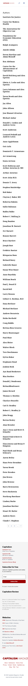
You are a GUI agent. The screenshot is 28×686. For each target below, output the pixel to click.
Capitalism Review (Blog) (9, 562)
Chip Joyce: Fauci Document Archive (11, 605)
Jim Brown (7, 477)
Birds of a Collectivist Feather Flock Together (13, 599)
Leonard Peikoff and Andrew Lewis (12, 135)
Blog (10, 667)
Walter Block (8, 347)
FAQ (14, 667)
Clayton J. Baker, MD (12, 197)
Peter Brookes (9, 472)
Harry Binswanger (11, 333)
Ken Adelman (9, 61)
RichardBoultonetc (11, 386)
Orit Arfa (7, 146)
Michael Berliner (10, 308)
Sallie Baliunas (9, 206)
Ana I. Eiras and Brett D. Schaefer (13, 431)
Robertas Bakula (10, 202)
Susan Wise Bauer (11, 270)
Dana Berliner (9, 303)
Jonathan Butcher (11, 506)
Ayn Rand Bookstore (12, 371)
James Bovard (9, 391)
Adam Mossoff (10, 643)
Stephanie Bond (10, 362)
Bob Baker (7, 192)
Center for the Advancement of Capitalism (10, 68)
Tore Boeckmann (10, 352)
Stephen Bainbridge (12, 187)
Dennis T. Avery (10, 182)
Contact (10, 665)
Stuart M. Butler (10, 511)
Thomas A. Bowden (11, 396)
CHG (3, 623)
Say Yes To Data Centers (8, 601)
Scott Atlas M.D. (10, 177)
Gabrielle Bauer (10, 265)
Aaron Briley (8, 457)
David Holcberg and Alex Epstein (14, 76)
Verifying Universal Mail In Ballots (10, 603)
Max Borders (8, 376)
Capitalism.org (20, 665)
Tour (17, 667)
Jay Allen (7, 103)
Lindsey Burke (9, 501)
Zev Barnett (8, 231)
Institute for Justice (12, 17)
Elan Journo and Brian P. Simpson (14, 445)
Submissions (11, 662)
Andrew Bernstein (11, 313)
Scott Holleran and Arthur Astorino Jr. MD (13, 167)
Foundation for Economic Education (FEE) (12, 38)
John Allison (8, 108)
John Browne (8, 482)
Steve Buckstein (10, 491)
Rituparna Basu (10, 255)
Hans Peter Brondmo (12, 462)
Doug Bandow (9, 221)
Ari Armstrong (9, 156)
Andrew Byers (9, 516)
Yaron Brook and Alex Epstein (12, 97)
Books (14, 665)
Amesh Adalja (9, 50)
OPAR (3, 620)
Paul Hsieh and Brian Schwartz (12, 451)
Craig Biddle (8, 323)
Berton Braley (9, 420)
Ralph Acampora (10, 45)
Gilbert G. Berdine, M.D (13, 299)
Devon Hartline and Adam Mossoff (11, 55)
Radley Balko (8, 211)
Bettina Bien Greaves (12, 328)
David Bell (7, 289)
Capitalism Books (7, 558)
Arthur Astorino (10, 173)
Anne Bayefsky (9, 274)
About (6, 662)
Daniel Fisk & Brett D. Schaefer (12, 438)
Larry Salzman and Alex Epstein (13, 90)
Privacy (5, 665)
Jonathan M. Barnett (12, 226)
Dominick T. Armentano (13, 151)
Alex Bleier (8, 342)
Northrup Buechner (11, 496)
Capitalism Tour (6, 549)
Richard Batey (9, 260)
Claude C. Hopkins (11, 520)
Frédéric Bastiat (10, 250)
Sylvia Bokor (8, 357)
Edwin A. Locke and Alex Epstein (14, 83)
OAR (3, 628)
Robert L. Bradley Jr (11, 410)
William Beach (9, 279)
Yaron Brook (8, 467)
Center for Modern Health (11, 23)
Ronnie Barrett (9, 236)
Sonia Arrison (9, 161)
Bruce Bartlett (9, 240)
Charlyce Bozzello (10, 400)
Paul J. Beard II (9, 284)
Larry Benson (9, 294)
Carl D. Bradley (9, 405)
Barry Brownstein (11, 487)
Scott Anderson (9, 130)
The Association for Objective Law (11, 30)
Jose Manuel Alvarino (12, 113)
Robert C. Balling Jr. (11, 216)
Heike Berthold (9, 318)
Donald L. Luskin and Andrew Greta (12, 124)
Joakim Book (8, 367)
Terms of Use (19, 662)
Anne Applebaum (10, 141)
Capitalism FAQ (6, 553)
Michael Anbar (9, 118)
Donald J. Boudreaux (12, 381)
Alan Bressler (9, 425)
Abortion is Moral (9, 631)
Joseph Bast (8, 245)
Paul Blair (7, 337)
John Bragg (8, 415)
